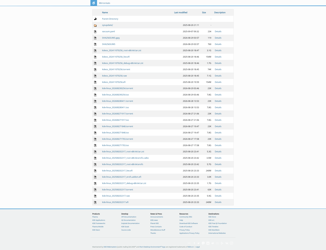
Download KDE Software (188, 223)
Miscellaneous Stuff (157, 230)
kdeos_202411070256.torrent (116, 69)
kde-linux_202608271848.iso (115, 132)
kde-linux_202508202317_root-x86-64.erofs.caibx (125, 157)
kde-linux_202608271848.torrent (117, 126)
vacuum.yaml (108, 31)
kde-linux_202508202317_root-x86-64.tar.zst (123, 151)
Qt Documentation (128, 220)
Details (218, 31)
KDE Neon (96, 230)
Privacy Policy (184, 230)
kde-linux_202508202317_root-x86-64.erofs (122, 164)
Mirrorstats (104, 3)
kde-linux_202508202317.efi (115, 202)
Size (204, 12)
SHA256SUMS (108, 44)
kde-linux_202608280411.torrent (117, 101)
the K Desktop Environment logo (152, 247)
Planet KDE (154, 223)
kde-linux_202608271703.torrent (117, 139)
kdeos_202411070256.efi (114, 82)
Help (181, 220)
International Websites (217, 233)
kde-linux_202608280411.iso (115, 107)
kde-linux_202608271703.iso (115, 145)
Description (220, 12)
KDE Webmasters (110, 247)
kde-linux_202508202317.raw (116, 195)
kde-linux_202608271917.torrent (117, 113)
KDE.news (154, 220)
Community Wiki (185, 217)
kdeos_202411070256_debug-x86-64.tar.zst (122, 63)
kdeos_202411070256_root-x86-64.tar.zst (121, 50)
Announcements (156, 217)
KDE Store (212, 217)
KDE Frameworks (98, 223)
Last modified (180, 12)
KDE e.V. (211, 220)
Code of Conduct (185, 226)
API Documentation (128, 217)
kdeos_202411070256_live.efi (116, 56)
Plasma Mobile (97, 226)
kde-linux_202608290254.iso (115, 94)
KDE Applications (98, 220)
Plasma (95, 217)
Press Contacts (156, 226)
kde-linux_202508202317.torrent (117, 189)
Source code (126, 230)
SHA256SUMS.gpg (111, 37)
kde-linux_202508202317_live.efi (117, 170)
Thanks (153, 233)
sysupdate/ (107, 25)
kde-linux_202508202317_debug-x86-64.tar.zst (124, 183)
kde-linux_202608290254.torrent (117, 88)
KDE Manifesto (214, 230)
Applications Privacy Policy (189, 233)
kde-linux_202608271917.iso (115, 120)
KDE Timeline (213, 226)
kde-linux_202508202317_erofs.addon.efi (121, 176)
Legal (198, 247)
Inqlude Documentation (130, 223)
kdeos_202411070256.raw (114, 75)
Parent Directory (110, 18)
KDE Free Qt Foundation (217, 223)
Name (105, 12)
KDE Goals (125, 226)
